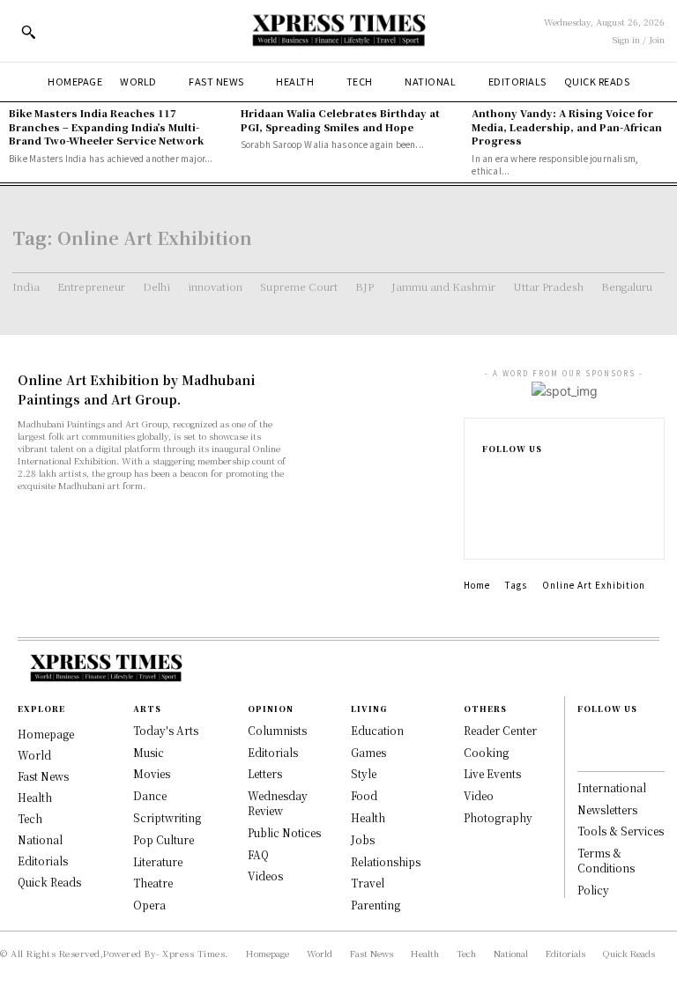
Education (377, 730)
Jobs (363, 839)
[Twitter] (491, 532)
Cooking (486, 752)
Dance (150, 795)
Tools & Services (620, 830)
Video (479, 795)
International (611, 787)
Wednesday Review (278, 803)
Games (368, 752)
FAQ (258, 854)
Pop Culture (163, 839)
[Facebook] (491, 474)
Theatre (153, 882)
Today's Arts (165, 730)
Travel (367, 882)
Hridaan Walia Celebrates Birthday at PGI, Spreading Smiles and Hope (340, 119)
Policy (593, 889)
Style (363, 773)
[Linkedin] (491, 513)
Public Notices (284, 832)
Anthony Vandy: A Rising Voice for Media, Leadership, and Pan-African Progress (567, 126)
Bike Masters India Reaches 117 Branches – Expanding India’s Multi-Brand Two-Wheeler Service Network (106, 126)
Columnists (277, 730)
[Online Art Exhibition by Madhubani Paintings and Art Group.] (375, 408)
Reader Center (500, 730)
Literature (157, 861)
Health (368, 817)
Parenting (375, 904)
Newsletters (607, 809)
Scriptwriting (167, 817)
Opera (149, 904)
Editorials (273, 752)
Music (148, 752)
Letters (265, 773)
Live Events (492, 773)
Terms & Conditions (606, 860)
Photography (498, 817)
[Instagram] (491, 493)
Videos (265, 875)
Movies (151, 773)
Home (477, 584)
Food (364, 795)
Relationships (385, 861)
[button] (28, 32)
